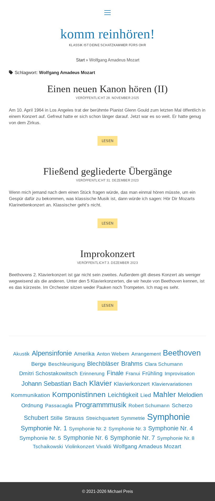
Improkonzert (107, 253)
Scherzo (182, 405)
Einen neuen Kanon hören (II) (107, 88)
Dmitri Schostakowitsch (48, 373)
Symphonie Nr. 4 (170, 428)
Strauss (74, 418)
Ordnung (32, 405)
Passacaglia (59, 405)
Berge (38, 364)
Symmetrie (133, 418)
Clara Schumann (164, 364)
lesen (110, 142)
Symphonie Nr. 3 (127, 428)
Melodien (190, 394)
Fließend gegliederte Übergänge (107, 171)
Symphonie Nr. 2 (87, 428)
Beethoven (182, 352)
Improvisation (180, 373)
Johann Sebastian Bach (54, 383)
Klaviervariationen (172, 384)
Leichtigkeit (123, 395)
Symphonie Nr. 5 (40, 438)
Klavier (100, 383)
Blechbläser (103, 363)
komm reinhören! (107, 34)
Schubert (36, 417)
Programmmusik (100, 405)
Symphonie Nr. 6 (85, 437)
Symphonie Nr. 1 (44, 428)
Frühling (152, 373)
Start (80, 60)
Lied (145, 395)
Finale (115, 373)
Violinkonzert (79, 446)
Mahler (164, 394)
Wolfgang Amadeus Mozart (147, 446)
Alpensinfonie (52, 353)
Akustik (21, 354)
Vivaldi (103, 446)
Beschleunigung (66, 364)
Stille (56, 418)
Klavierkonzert (132, 384)
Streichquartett (102, 418)
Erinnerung (92, 373)
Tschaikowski (48, 446)
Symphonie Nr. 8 (176, 438)
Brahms (132, 363)
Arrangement (146, 354)
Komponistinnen (79, 394)
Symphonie (168, 417)
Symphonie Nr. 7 (132, 437)
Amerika (84, 354)
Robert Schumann (149, 405)
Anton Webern (113, 354)
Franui (133, 373)
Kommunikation (30, 395)
